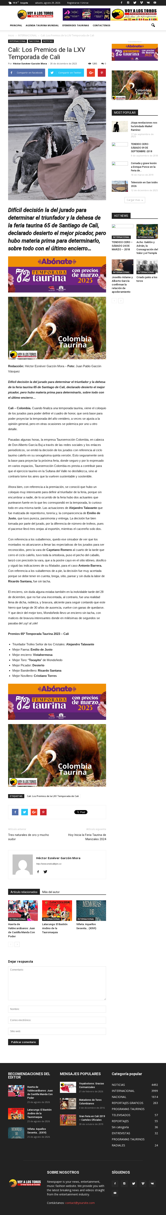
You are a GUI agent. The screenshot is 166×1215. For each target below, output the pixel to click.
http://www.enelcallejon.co (48, 864)
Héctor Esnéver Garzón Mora (30, 63)
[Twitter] (135, 3)
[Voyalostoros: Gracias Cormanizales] (68, 1087)
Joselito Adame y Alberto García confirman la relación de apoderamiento (122, 284)
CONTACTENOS (101, 25)
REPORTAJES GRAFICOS (127, 1103)
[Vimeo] (141, 3)
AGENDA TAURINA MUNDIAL (42, 25)
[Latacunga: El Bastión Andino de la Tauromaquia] (57, 910)
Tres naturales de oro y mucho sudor (28, 837)
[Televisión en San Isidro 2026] (120, 186)
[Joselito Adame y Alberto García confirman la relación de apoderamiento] (122, 266)
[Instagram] (128, 3)
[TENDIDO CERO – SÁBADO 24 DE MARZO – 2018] (122, 231)
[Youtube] (155, 3)
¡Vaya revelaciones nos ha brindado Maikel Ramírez (144, 126)
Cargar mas (133, 200)
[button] (153, 25)
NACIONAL (34, 41)
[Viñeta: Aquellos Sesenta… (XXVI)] (91, 910)
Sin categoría (120, 1127)
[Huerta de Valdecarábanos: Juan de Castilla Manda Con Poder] (23, 910)
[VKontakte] (148, 3)
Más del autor (51, 892)
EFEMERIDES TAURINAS (75, 25)
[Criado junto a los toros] (147, 266)
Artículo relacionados (24, 892)
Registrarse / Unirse (77, 2)
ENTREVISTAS (121, 1133)
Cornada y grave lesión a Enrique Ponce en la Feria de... (144, 167)
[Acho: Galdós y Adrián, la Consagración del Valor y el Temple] (147, 231)
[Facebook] (121, 3)
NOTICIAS (48, 41)
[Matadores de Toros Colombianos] (68, 1103)
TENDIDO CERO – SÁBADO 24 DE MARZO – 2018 (122, 246)
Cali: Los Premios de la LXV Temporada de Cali (53, 796)
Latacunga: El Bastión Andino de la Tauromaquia (54, 928)
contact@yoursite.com (80, 1203)
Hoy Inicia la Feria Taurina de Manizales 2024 (87, 837)
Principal (16, 25)
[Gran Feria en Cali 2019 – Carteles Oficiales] (68, 1120)
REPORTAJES (120, 1121)
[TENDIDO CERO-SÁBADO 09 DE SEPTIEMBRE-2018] (120, 148)
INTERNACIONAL (17, 41)
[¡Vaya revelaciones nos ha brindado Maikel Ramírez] (120, 126)
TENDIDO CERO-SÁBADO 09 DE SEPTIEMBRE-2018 (141, 148)
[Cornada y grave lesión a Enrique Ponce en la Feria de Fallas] (120, 167)
